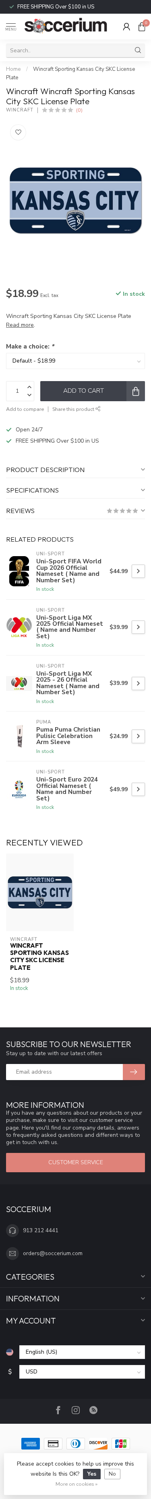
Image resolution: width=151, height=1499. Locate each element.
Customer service (75, 1162)
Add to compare (25, 409)
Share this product (73, 409)
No (112, 1474)
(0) (79, 110)
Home (13, 69)
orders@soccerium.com (53, 1253)
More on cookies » (76, 1483)
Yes (91, 1474)
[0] (142, 27)
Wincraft (19, 110)
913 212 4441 (40, 1230)
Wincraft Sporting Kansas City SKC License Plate (39, 956)
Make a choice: (30, 346)
